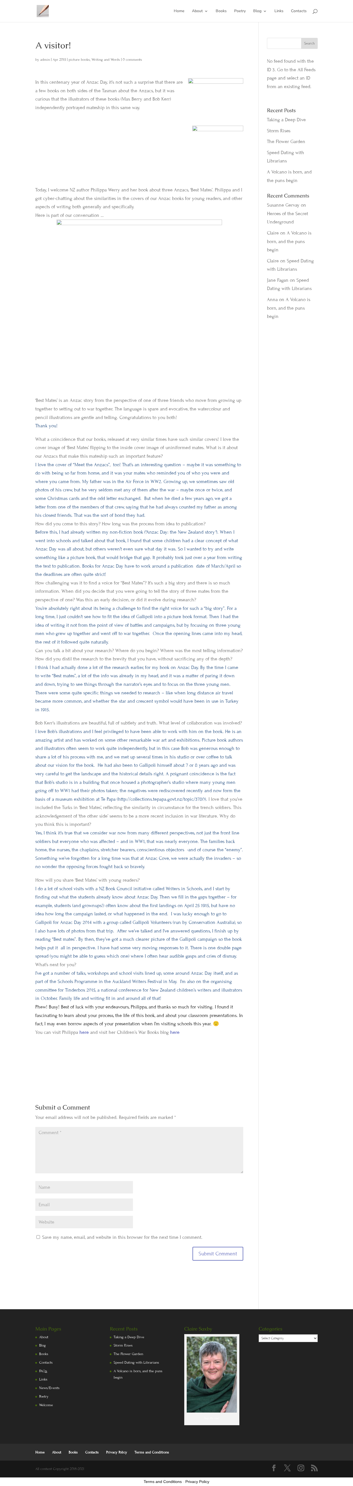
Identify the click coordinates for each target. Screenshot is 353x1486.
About (197, 11)
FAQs (43, 1371)
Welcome (46, 1405)
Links (279, 11)
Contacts (299, 11)
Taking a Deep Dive (286, 120)
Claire (273, 233)
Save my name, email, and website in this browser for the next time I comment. (122, 1237)
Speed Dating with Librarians (136, 1362)
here (84, 1032)
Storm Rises (278, 131)
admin (45, 59)
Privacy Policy (116, 1452)
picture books (79, 59)
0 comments (132, 59)
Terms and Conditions (152, 1452)
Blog (257, 11)
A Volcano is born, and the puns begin (289, 241)
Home (179, 11)
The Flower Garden (286, 141)
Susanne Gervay (283, 205)
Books (221, 11)
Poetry (240, 11)
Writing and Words (106, 59)
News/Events (49, 1388)
